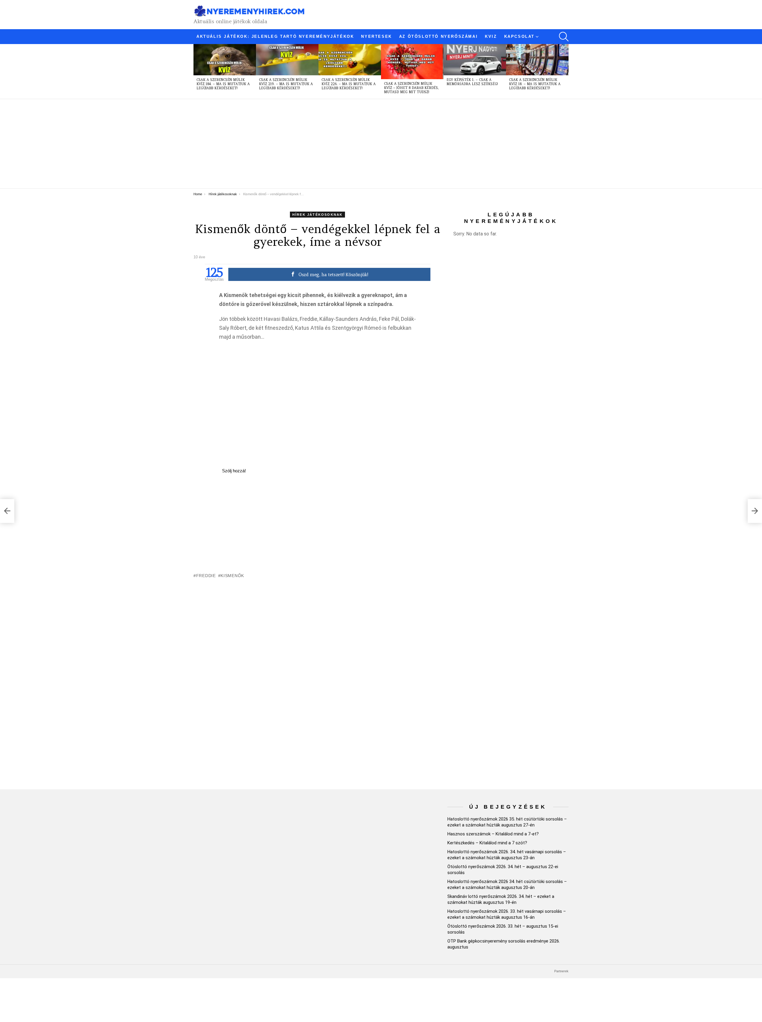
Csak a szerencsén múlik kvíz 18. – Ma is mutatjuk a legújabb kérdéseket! (534, 84)
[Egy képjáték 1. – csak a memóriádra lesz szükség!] (475, 59)
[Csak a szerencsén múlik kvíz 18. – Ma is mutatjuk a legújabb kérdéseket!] (537, 59)
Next (566, 71)
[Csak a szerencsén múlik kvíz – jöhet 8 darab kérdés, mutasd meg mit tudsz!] (412, 61)
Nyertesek (376, 36)
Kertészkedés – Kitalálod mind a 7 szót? (487, 843)
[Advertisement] (372, 143)
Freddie (206, 575)
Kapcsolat (519, 36)
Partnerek (561, 971)
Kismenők (232, 575)
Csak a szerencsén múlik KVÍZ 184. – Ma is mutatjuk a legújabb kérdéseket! (223, 84)
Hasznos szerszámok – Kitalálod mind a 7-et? (493, 834)
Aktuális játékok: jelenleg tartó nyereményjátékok (275, 36)
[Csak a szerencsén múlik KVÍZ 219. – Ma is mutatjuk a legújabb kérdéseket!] (287, 59)
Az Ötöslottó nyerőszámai (438, 36)
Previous (196, 71)
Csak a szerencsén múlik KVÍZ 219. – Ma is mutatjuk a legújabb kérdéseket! (286, 84)
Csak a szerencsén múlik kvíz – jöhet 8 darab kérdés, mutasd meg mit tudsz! (411, 88)
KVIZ (491, 36)
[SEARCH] (564, 36)
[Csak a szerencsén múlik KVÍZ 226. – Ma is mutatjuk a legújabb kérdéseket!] (349, 59)
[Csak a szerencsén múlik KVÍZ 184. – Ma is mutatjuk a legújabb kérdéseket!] (224, 59)
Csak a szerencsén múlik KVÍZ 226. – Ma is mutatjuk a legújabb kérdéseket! (348, 84)
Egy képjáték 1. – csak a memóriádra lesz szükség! (472, 82)
